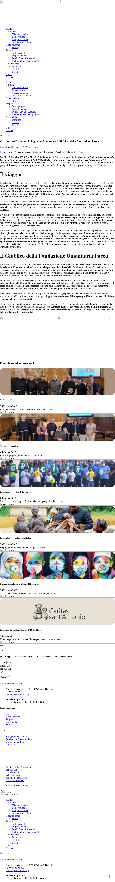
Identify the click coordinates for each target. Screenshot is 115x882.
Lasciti (15, 71)
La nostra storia (19, 37)
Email (3, 665)
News (9, 74)
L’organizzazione (20, 39)
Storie (15, 47)
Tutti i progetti (18, 53)
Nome (3, 662)
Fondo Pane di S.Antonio (24, 58)
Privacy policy (7, 668)
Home (9, 28)
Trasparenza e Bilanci (22, 42)
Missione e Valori (20, 34)
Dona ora (16, 66)
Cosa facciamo (13, 45)
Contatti (9, 77)
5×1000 (15, 69)
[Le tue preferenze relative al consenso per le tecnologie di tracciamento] (110, 877)
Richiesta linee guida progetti (25, 61)
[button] (57, 646)
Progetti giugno (19, 55)
